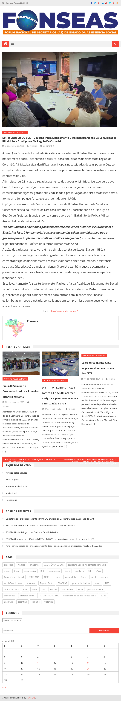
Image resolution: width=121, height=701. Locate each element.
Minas (35, 589)
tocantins (22, 601)
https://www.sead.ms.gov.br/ (64, 311)
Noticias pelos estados (15, 132)
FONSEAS (62, 583)
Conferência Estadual (14, 577)
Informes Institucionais (16, 486)
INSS (107, 583)
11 (38, 662)
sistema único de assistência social (79, 595)
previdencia (9, 595)
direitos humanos (99, 577)
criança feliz (70, 577)
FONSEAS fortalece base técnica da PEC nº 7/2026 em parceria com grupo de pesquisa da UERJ (50, 539)
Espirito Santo (46, 583)
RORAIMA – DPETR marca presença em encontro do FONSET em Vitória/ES (30, 460)
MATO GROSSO (11, 589)
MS (44, 589)
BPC (42, 570)
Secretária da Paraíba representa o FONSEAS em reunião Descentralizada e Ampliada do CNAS (50, 518)
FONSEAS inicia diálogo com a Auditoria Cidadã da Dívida (32, 532)
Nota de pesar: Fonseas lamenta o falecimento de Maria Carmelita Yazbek (40, 525)
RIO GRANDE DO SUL (49, 595)
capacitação (54, 570)
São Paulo (8, 601)
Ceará (67, 570)
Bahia (6, 570)
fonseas (33, 145)
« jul (4, 687)
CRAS (46, 577)
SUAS (103, 595)
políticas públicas (95, 589)
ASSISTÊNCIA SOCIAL (53, 564)
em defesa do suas (13, 583)
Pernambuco (68, 589)
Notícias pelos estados (16, 472)
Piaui (80, 589)
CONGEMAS (34, 577)
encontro (31, 583)
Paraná (53, 589)
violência (48, 601)
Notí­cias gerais (13, 479)
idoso (97, 583)
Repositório (11, 499)
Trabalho (36, 601)
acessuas (8, 564)
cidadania (79, 570)
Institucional (11, 493)
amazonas (35, 564)
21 (88, 668)
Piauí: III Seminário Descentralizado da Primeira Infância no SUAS (21, 391)
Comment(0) (48, 145)
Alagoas (21, 564)
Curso (83, 577)
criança (57, 577)
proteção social (27, 595)
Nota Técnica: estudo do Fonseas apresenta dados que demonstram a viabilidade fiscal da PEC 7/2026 (54, 545)
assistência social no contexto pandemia (87, 564)
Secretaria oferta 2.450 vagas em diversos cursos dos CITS (97, 368)
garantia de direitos (81, 583)
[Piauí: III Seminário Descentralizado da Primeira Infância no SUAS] (21, 363)
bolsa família (30, 570)
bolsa (16, 570)
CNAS (98, 570)
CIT (89, 570)
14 (88, 662)
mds (25, 589)
